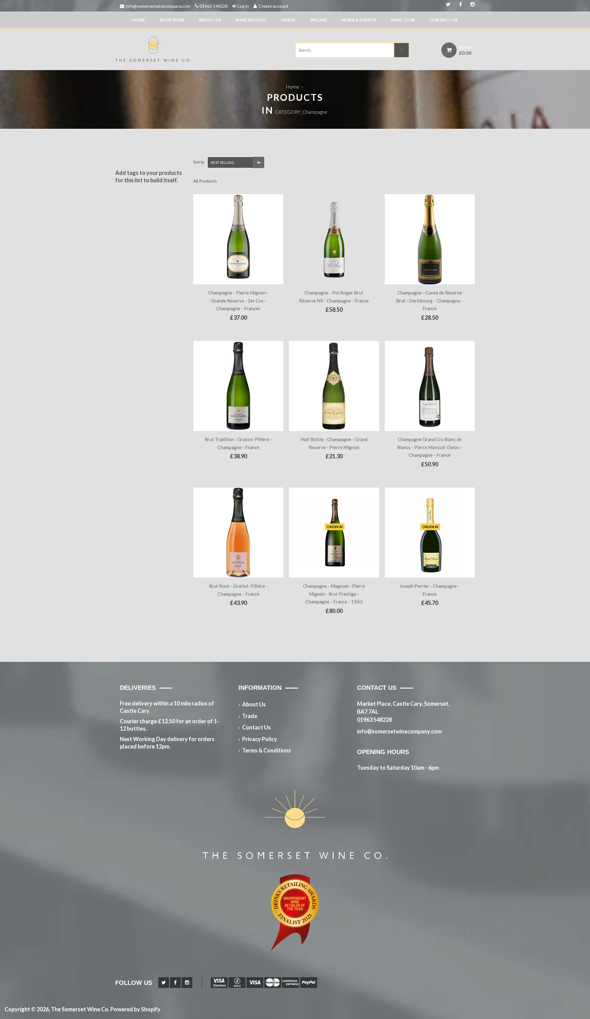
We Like (318, 19)
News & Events (358, 19)
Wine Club (403, 19)
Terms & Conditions (266, 750)
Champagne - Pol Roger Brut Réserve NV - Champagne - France (334, 296)
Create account (273, 6)
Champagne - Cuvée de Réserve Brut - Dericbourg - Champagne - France (429, 300)
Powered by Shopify (135, 1009)
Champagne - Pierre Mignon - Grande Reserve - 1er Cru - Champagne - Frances (238, 300)
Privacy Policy (259, 739)
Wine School (250, 19)
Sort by (198, 162)
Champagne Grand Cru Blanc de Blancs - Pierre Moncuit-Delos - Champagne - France (429, 447)
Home (138, 19)
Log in (243, 6)
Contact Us (443, 19)
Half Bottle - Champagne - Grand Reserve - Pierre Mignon (334, 443)
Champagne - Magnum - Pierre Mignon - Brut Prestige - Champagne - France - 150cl (334, 593)
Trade (288, 19)
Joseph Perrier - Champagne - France (429, 590)
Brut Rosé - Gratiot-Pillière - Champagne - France (238, 590)
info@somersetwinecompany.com (158, 6)
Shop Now (171, 19)
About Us (210, 19)
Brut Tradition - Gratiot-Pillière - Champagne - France (238, 443)
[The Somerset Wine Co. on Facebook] (470, 4)
